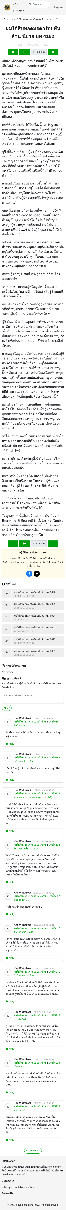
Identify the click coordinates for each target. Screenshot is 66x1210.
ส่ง (8, 707)
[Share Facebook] (29, 574)
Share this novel (35, 552)
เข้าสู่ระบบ (58, 7)
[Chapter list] (24, 52)
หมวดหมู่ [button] (18, 10)
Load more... (33, 1150)
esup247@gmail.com (24, 1187)
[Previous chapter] (13, 52)
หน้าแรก (17, 4)
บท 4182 (54, 19)
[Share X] (37, 574)
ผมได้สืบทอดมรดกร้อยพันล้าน (30, 19)
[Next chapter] (53, 52)
